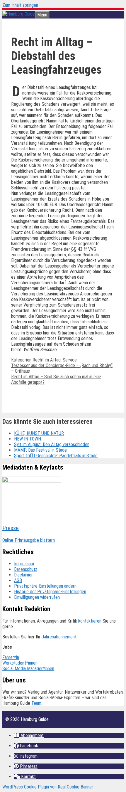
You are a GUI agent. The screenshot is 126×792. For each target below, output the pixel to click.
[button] (29, 735)
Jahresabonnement (59, 637)
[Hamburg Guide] (18, 14)
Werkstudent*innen (20, 663)
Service (70, 360)
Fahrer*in (10, 657)
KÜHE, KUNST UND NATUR (39, 433)
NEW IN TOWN (27, 439)
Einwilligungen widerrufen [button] (37, 597)
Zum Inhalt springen (20, 5)
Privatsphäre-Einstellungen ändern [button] (45, 586)
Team (36, 703)
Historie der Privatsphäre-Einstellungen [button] (50, 591)
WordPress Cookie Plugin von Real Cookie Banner (47, 787)
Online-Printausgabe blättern (28, 540)
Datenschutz (25, 569)
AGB (18, 580)
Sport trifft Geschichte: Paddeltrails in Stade (56, 455)
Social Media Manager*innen (28, 668)
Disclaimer (23, 575)
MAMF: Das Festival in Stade (40, 450)
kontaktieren (89, 621)
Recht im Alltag (47, 360)
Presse (10, 528)
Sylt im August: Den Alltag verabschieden (51, 444)
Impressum (24, 563)
